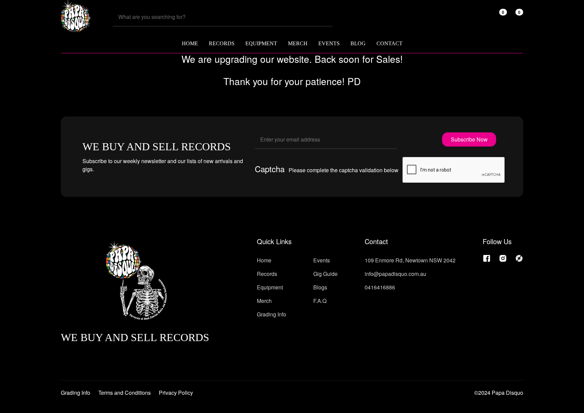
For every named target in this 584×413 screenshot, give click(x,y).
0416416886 (380, 287)
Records (267, 274)
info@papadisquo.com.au (395, 274)
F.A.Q (319, 301)
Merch (264, 301)
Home (190, 43)
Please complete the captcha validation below (343, 170)
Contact (389, 43)
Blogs (320, 287)
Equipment (270, 287)
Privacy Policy (176, 392)
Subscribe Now (469, 139)
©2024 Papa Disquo (498, 392)
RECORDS (222, 43)
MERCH (298, 43)
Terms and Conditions (124, 392)
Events (329, 43)
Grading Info (271, 314)
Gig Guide (325, 274)
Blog (358, 43)
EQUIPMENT (261, 43)
